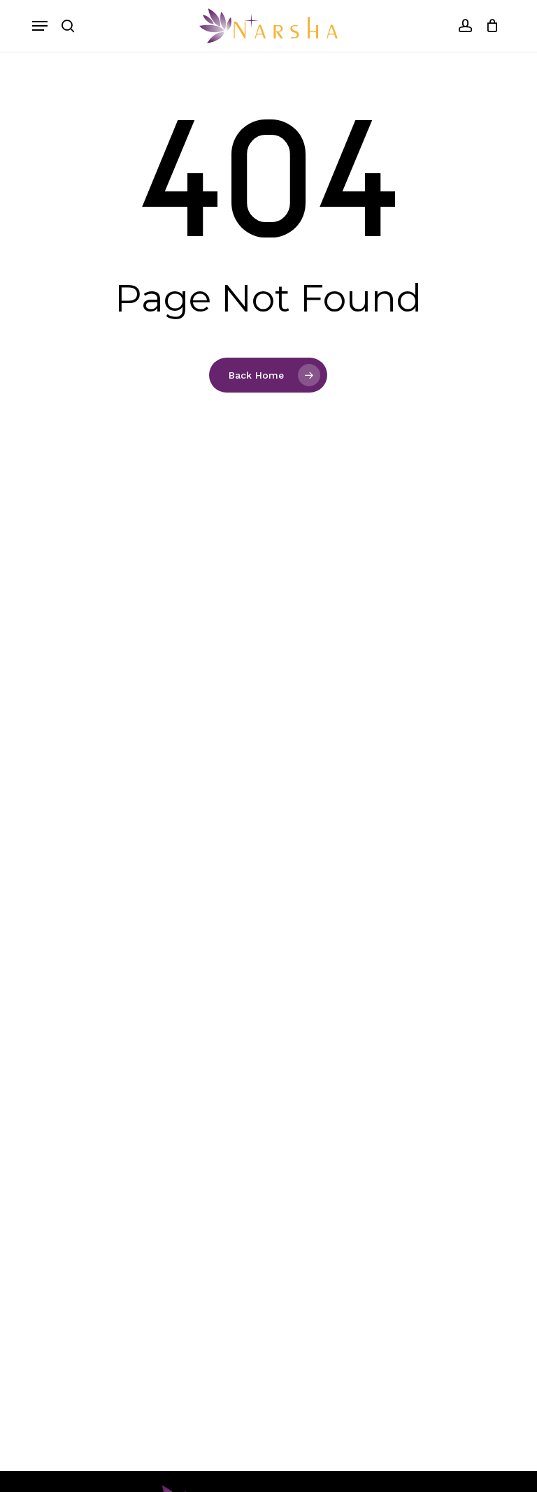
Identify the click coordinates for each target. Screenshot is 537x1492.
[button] (40, 26)
